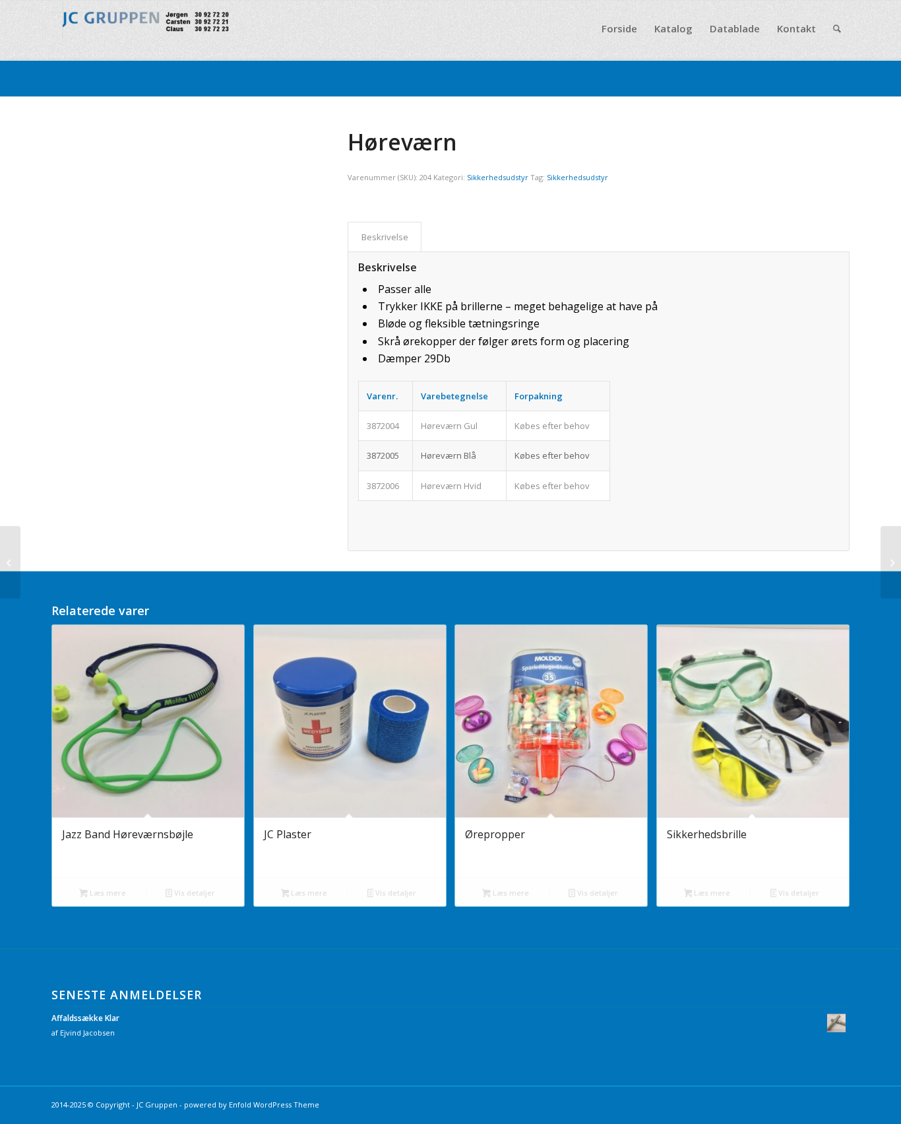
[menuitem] (619, 29)
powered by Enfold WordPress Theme (251, 1104)
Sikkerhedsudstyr (497, 177)
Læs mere (107, 893)
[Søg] (837, 29)
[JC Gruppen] (150, 29)
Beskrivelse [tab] (384, 237)
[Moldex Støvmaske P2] (891, 562)
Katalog (70, 77)
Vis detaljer (193, 893)
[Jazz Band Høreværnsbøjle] (10, 562)
